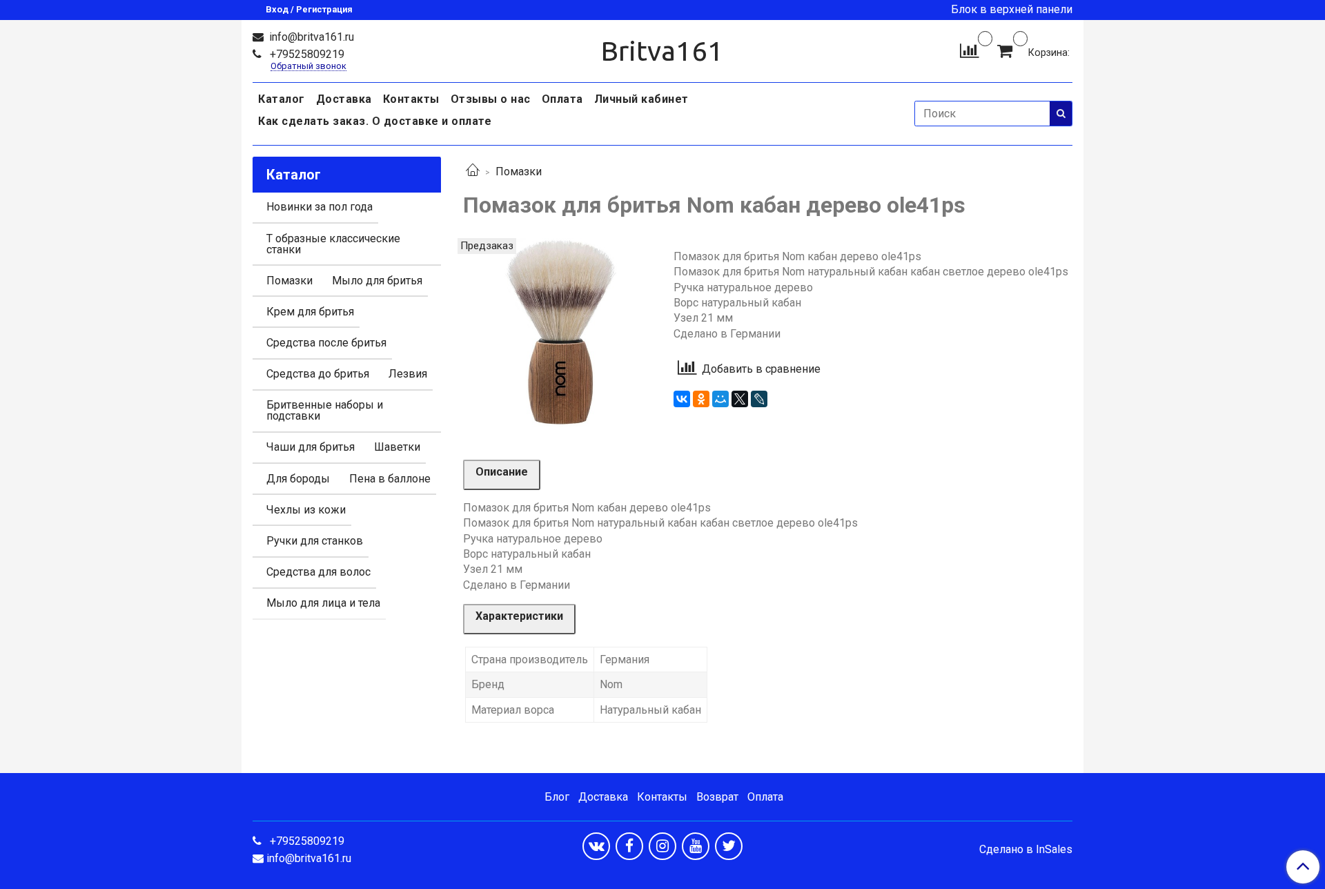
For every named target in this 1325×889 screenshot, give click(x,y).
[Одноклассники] (701, 399)
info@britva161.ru (310, 36)
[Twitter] (729, 846)
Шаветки (397, 446)
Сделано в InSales (1025, 849)
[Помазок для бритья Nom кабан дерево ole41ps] (557, 331)
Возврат (717, 796)
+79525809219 (305, 54)
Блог (556, 796)
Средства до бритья (317, 373)
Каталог (281, 99)
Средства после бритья (326, 342)
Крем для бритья (310, 311)
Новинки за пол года (319, 206)
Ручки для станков (314, 540)
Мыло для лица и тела (323, 602)
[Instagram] (662, 846)
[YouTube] (695, 846)
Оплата (562, 99)
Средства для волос (318, 571)
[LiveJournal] (759, 399)
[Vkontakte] (596, 846)
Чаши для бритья (310, 446)
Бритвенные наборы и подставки (324, 410)
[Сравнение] (969, 50)
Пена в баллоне (390, 478)
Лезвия (408, 373)
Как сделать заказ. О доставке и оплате (374, 121)
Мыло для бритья (377, 280)
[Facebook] (629, 846)
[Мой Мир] (720, 399)
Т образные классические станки (333, 244)
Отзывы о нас (491, 99)
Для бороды (298, 478)
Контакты (411, 99)
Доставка (344, 99)
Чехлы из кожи (306, 509)
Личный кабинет (641, 99)
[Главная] (473, 171)
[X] (740, 399)
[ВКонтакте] (682, 399)
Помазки (518, 171)
